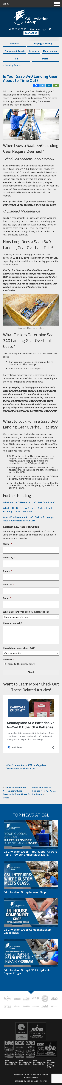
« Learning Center (12, 65)
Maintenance (50, 51)
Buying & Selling (43, 43)
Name (7, 543)
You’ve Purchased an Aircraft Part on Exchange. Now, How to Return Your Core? (28, 518)
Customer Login (38, 29)
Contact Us (31, 33)
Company (9, 557)
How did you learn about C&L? (19, 648)
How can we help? (14, 623)
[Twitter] (42, 85)
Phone (7, 571)
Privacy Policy (31, 1077)
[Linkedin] (49, 85)
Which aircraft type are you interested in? (26, 611)
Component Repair (15, 51)
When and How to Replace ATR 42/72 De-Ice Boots (44, 791)
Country (8, 584)
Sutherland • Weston (36, 1081)
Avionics (14, 43)
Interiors (34, 51)
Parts (45, 58)
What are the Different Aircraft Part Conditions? (29, 502)
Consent (8, 659)
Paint (17, 58)
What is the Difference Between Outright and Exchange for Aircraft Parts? (27, 509)
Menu (5, 3)
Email (7, 598)
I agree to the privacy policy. (21, 664)
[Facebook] (36, 85)
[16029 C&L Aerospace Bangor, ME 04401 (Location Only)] (30, 1031)
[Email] (56, 85)
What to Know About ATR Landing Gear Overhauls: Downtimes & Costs (25, 766)
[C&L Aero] (31, 17)
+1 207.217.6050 (17, 29)
